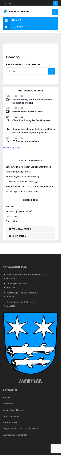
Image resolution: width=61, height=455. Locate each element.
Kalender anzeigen (12, 147)
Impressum (12, 216)
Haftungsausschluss (12, 416)
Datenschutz (12, 221)
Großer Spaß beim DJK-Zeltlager (22, 181)
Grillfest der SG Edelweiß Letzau (27, 111)
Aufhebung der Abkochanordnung (23, 176)
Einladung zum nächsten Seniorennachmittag (28, 166)
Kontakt (10, 206)
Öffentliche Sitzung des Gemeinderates (31, 120)
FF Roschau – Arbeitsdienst (25, 141)
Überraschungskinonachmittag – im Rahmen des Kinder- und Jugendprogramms (33, 131)
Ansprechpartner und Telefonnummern (20, 428)
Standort (17, 27)
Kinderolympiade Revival (18, 171)
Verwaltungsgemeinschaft (19, 211)
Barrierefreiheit (10, 422)
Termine (16, 20)
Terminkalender (21, 229)
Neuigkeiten (18, 236)
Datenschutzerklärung (13, 410)
